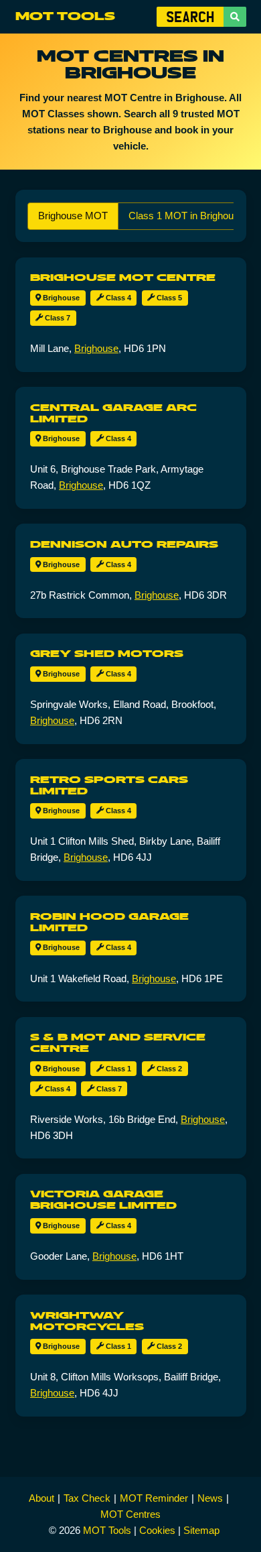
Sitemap (201, 1530)
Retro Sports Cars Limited (109, 785)
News (210, 1498)
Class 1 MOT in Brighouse (186, 215)
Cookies (157, 1530)
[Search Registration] (235, 17)
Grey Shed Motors (106, 654)
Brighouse (60, 298)
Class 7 (56, 318)
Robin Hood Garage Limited (109, 922)
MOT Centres (130, 1514)
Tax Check (87, 1498)
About (41, 1498)
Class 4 (117, 298)
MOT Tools (65, 16)
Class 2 (168, 1069)
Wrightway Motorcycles (87, 1321)
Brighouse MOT (73, 215)
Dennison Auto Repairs (124, 544)
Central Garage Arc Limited (113, 413)
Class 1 (117, 1069)
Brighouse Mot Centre (122, 278)
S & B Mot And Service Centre (117, 1043)
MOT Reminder (154, 1498)
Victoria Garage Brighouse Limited (103, 1199)
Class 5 (168, 298)
